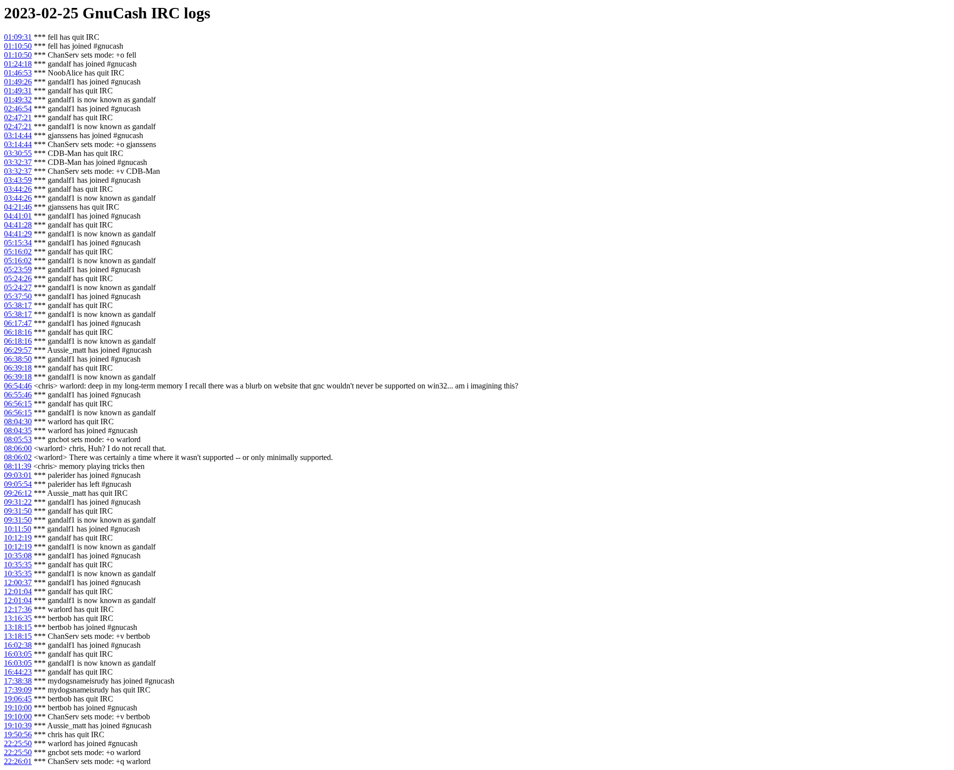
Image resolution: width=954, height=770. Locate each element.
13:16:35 (18, 618)
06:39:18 (18, 368)
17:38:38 (18, 681)
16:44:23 (18, 672)
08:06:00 (18, 448)
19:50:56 (18, 734)
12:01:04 (18, 591)
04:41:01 (18, 216)
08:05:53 (18, 439)
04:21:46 (18, 207)
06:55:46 (18, 394)
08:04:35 (18, 430)
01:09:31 (18, 37)
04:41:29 (18, 234)
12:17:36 (18, 609)
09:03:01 (18, 475)
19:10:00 (18, 707)
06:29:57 (18, 350)
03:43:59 (18, 180)
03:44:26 (18, 189)
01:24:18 (18, 64)
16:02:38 (18, 645)
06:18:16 (18, 332)
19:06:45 (18, 698)
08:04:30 (18, 421)
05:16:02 (18, 251)
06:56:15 (18, 403)
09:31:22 (18, 502)
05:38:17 (18, 305)
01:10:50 (18, 46)
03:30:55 (18, 153)
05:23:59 (18, 269)
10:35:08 (18, 555)
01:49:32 (18, 99)
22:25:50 (18, 743)
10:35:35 (18, 564)
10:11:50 (17, 529)
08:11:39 (17, 466)
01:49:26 (18, 81)
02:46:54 (18, 108)
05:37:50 (18, 296)
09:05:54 (18, 484)
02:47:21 (18, 117)
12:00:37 (18, 582)
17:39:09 (18, 690)
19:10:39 (18, 725)
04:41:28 (18, 225)
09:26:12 (18, 493)
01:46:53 (18, 73)
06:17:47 (18, 323)
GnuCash (114, 13)
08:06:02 (18, 457)
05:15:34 (18, 242)
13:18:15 (18, 627)
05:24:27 (18, 287)
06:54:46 (18, 386)
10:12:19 (18, 538)
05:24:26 (18, 278)
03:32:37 (18, 162)
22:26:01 (18, 761)
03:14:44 (18, 135)
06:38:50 (18, 359)
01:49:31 (18, 90)
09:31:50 (18, 511)
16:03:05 (18, 654)
